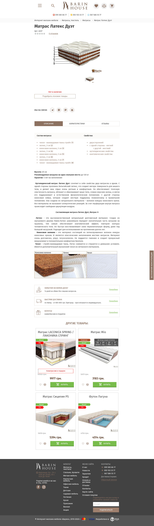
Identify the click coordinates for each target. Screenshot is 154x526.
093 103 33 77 (109, 470)
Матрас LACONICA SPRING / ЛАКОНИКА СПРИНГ (56, 333)
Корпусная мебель (68, 480)
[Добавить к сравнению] (43, 385)
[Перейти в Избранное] (96, 6)
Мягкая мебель (70, 476)
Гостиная (67, 497)
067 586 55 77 (109, 473)
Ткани (66, 487)
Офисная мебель (71, 484)
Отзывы (85, 485)
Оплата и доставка (86, 481)
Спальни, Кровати (71, 472)
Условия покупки (90, 495)
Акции (66, 510)
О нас (84, 467)
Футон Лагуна (98, 396)
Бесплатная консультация (152, 265)
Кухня (65, 500)
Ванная (66, 507)
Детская (67, 491)
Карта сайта (87, 492)
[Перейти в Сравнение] (104, 6)
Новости (86, 471)
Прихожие (68, 504)
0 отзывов (53, 34)
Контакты (86, 489)
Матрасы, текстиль (67, 468)
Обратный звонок (109, 480)
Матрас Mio (98, 332)
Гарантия (86, 474)
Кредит (85, 477)
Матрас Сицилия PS (56, 396)
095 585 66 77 (110, 467)
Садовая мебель (70, 494)
